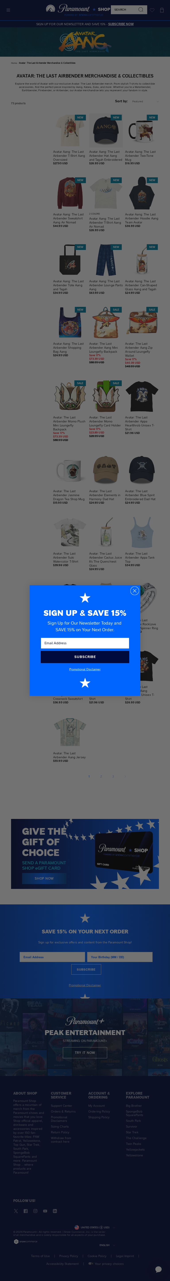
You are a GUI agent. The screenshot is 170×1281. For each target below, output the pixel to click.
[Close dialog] (135, 591)
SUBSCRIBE (85, 657)
